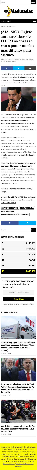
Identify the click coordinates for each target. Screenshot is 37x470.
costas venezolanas (9, 208)
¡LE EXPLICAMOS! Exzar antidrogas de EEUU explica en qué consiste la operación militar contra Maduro (18, 200)
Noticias (8, 61)
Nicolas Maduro (7, 211)
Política (13, 61)
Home (3, 26)
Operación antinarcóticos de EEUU (15, 215)
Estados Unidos (10, 26)
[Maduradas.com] (18, 16)
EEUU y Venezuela (27, 208)
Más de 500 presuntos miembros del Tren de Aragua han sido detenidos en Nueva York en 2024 (18, 429)
